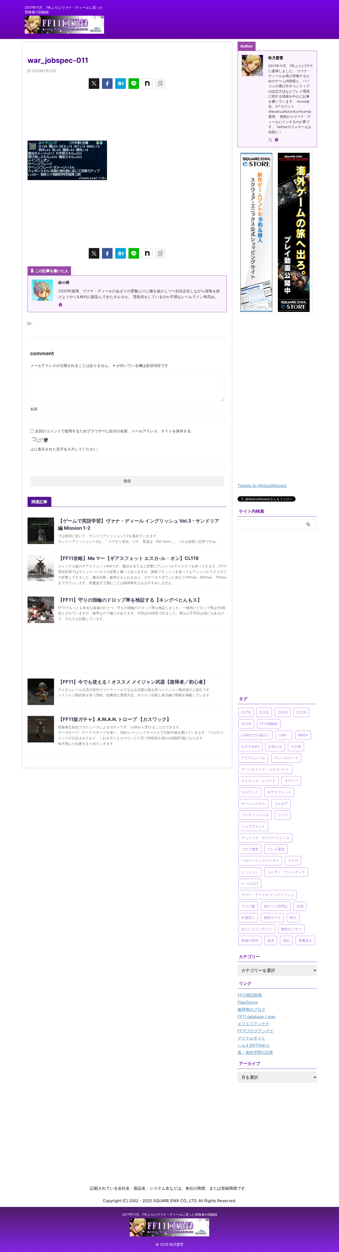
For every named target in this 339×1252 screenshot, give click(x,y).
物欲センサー (291, 929)
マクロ (293, 860)
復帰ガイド (272, 917)
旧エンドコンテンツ (256, 929)
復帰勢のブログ (251, 1009)
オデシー (291, 781)
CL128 (301, 712)
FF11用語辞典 (250, 995)
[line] (133, 83)
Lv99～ (283, 735)
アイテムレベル (253, 758)
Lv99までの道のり (255, 735)
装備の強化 (249, 940)
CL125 (283, 712)
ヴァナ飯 (248, 906)
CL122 (264, 712)
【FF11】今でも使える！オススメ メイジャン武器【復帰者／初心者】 (133, 682)
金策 (270, 940)
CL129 (246, 723)
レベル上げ (249, 883)
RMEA (303, 735)
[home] (61, 305)
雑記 (286, 940)
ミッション (249, 872)
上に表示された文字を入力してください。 (65, 449)
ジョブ (283, 815)
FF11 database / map (256, 1016)
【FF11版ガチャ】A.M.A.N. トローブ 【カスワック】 (114, 719)
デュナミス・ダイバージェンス (265, 838)
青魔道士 (305, 940)
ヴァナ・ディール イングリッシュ (267, 895)
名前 (34, 409)
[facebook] (107, 83)
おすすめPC (250, 746)
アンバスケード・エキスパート (265, 769)
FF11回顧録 (269, 723)
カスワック (249, 792)
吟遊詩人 (248, 917)
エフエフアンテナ (253, 1023)
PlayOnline (248, 1002)
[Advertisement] (127, 114)
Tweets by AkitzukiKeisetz (262, 485)
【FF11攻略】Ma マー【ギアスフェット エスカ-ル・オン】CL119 (128, 558)
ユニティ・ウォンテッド (286, 872)
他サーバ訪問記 (276, 906)
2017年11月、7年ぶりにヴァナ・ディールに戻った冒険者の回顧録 (169, 1214)
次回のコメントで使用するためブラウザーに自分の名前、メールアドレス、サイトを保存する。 (114, 431)
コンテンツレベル (255, 815)
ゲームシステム (253, 803)
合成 (300, 906)
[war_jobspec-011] (120, 83)
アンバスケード (286, 758)
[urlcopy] (160, 83)
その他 (296, 746)
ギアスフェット (279, 792)
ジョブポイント (253, 826)
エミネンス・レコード (258, 781)
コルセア (281, 803)
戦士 (293, 917)
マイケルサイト (251, 1038)
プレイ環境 (275, 849)
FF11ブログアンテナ (256, 1030)
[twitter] (94, 83)
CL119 (246, 712)
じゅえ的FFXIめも (254, 1045)
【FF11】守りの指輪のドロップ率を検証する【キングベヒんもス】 (130, 600)
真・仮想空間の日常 (255, 1052)
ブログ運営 (249, 849)
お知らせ (275, 746)
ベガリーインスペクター (260, 860)
